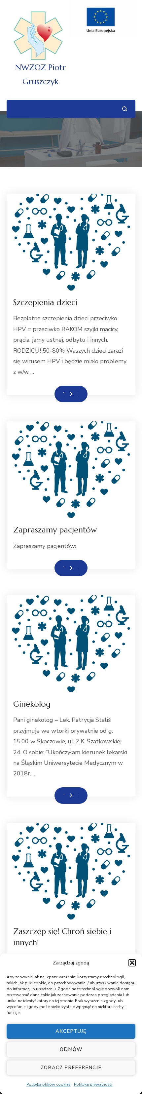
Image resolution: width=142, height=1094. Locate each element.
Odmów (71, 1049)
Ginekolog (32, 704)
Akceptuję (71, 1031)
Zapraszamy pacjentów (55, 530)
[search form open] (124, 108)
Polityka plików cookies (48, 1084)
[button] (132, 962)
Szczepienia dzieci (45, 302)
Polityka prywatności (93, 1084)
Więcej (71, 393)
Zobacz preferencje (71, 1067)
